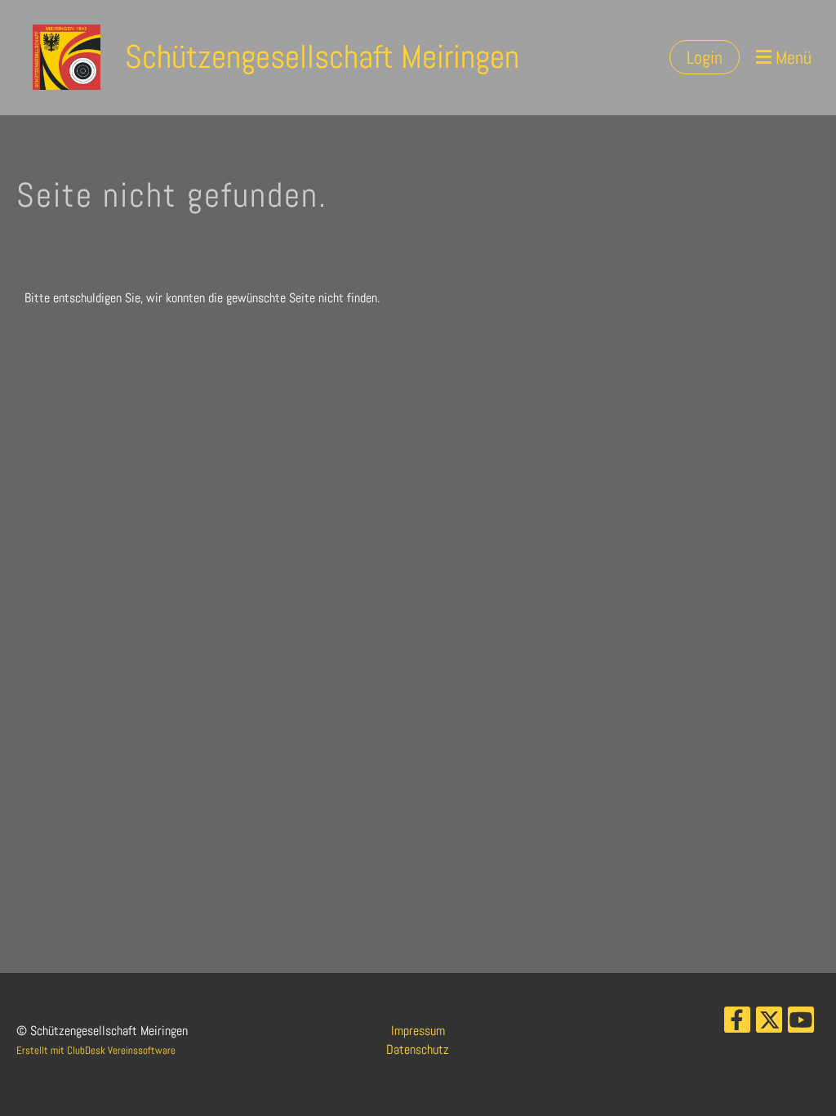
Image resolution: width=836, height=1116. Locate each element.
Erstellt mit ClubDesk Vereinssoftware (96, 1050)
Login (705, 57)
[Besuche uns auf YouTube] (801, 1023)
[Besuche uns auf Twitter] (769, 1023)
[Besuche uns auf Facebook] (737, 1023)
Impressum (418, 1030)
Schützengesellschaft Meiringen (322, 57)
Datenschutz (417, 1049)
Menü (792, 57)
